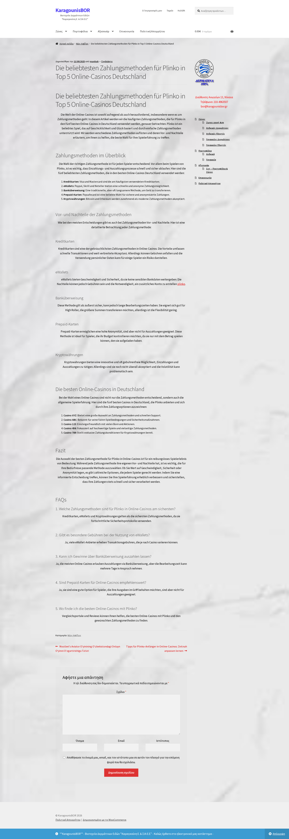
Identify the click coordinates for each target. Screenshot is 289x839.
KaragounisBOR (73, 10)
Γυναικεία (211, 159)
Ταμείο (170, 10)
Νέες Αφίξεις (82, 43)
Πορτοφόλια (80, 31)
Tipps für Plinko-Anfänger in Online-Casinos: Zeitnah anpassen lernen (156, 648)
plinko (181, 284)
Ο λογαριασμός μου (152, 10)
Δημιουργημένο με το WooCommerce (104, 819)
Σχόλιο (121, 692)
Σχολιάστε (107, 61)
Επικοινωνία (126, 31)
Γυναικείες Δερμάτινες (218, 139)
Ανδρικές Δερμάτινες (217, 128)
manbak (94, 61)
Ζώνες (59, 31)
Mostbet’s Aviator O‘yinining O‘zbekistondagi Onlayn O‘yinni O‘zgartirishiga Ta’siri (88, 648)
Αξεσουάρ (103, 31)
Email (121, 741)
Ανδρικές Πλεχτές (215, 133)
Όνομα (80, 741)
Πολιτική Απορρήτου (152, 31)
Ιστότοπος (162, 741)
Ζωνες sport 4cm (215, 122)
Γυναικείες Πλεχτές (216, 145)
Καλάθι (181, 10)
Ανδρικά (210, 154)
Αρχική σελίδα (67, 43)
